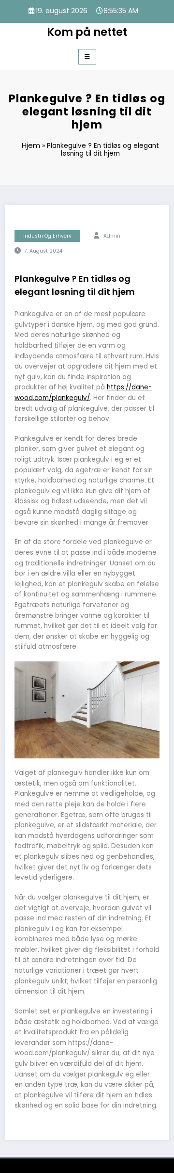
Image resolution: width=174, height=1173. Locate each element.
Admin (111, 236)
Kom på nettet (87, 32)
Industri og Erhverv (47, 236)
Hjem (31, 145)
